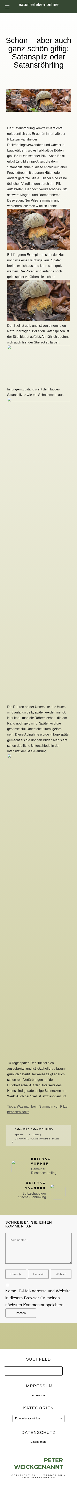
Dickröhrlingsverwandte (32, 1138)
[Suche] (56, 1370)
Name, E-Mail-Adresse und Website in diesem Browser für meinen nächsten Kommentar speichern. (38, 1298)
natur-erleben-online (39, 4)
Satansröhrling (42, 1129)
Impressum (38, 1395)
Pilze (55, 1138)
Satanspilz (22, 1129)
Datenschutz (38, 1441)
